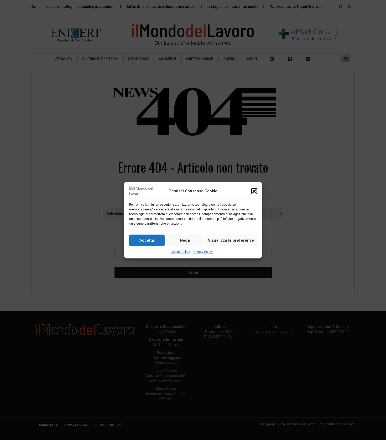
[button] (254, 191)
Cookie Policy (180, 252)
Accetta (146, 240)
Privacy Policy (203, 252)
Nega (185, 240)
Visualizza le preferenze (231, 240)
